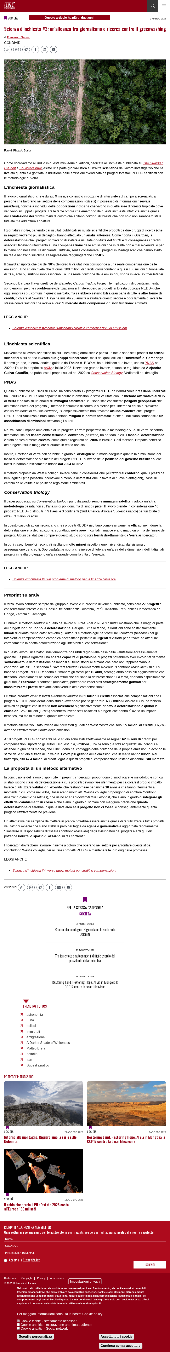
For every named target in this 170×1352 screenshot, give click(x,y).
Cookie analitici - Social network (44, 1328)
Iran (29, 1060)
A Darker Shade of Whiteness (48, 1043)
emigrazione (36, 1037)
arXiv (48, 368)
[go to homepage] (9, 5)
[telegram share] (26, 49)
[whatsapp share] (17, 49)
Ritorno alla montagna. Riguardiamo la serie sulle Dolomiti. (40, 1139)
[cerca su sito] (152, 6)
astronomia (35, 1014)
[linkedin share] (44, 49)
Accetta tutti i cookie (116, 1336)
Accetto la (16, 1260)
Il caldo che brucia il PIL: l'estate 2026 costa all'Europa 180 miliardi (36, 1207)
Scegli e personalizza (35, 1336)
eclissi (31, 1026)
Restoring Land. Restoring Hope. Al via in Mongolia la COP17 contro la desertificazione (126, 1139)
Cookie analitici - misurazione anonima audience (56, 1325)
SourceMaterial (30, 168)
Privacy (41, 1278)
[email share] (53, 49)
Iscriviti (150, 1264)
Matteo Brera (36, 1048)
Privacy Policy (31, 1259)
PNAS (149, 363)
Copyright (26, 1278)
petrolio (32, 1054)
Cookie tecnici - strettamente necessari (49, 1321)
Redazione (10, 1278)
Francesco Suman (18, 37)
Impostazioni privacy (85, 1281)
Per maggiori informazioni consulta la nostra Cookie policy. (60, 1314)
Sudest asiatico (38, 1065)
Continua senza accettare (121, 1345)
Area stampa (57, 1278)
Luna (30, 1020)
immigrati (33, 1031)
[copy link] (8, 49)
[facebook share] (35, 49)
